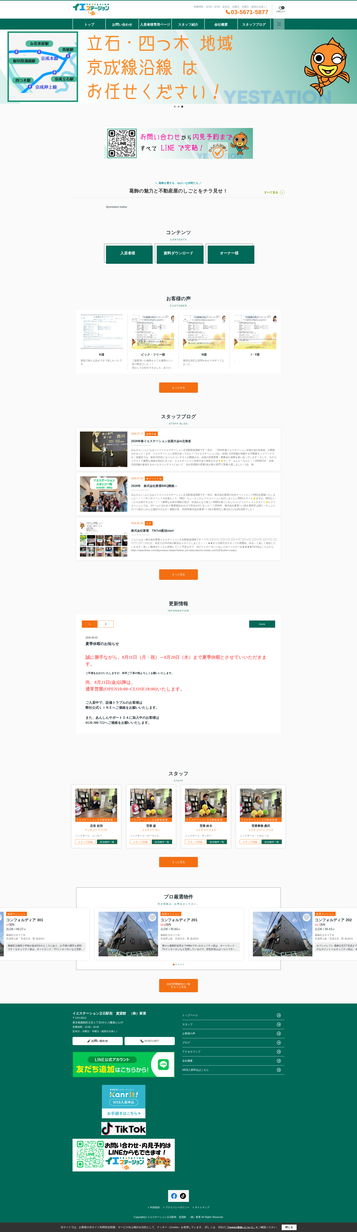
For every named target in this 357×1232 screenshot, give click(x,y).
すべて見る (271, 192)
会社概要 (221, 24)
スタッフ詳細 (85, 842)
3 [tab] (182, 107)
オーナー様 (229, 253)
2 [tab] (178, 107)
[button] (174, 964)
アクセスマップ (191, 1051)
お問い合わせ (122, 24)
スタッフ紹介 (188, 24)
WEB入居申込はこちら (195, 1069)
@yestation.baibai (116, 206)
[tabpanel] (178, 67)
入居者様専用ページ (155, 24)
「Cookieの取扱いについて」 (240, 1227)
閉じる (289, 1227)
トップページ (190, 1015)
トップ (89, 24)
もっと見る (178, 574)
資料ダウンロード (178, 253)
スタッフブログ (254, 24)
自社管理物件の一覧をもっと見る (178, 985)
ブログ (186, 1042)
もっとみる (178, 387)
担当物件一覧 (107, 842)
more (262, 624)
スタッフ (187, 1024)
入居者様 (127, 253)
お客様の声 (188, 1033)
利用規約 (155, 1207)
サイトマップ (202, 1207)
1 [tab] (175, 107)
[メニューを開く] (279, 24)
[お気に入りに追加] (152, 917)
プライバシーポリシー (177, 1207)
